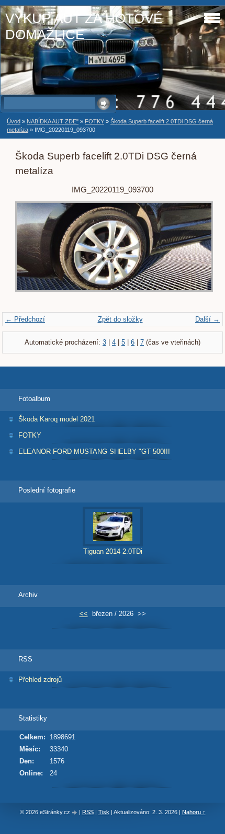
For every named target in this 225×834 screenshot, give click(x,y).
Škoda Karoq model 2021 (56, 419)
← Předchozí (25, 319)
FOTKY (94, 121)
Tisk (103, 812)
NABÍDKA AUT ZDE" (52, 121)
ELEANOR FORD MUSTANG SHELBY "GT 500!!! (94, 451)
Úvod (13, 121)
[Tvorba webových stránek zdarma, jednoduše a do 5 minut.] (75, 812)
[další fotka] (193, 251)
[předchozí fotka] (32, 251)
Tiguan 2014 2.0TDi (112, 551)
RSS (88, 812)
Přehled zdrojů (40, 679)
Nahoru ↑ (194, 812)
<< (84, 614)
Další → (207, 319)
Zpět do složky (120, 319)
